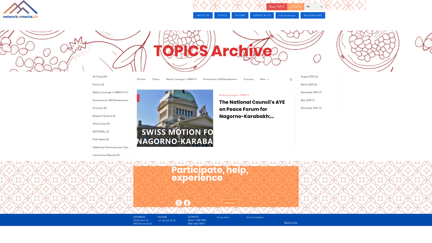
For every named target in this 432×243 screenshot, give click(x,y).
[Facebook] (187, 203)
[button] (291, 80)
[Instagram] (179, 203)
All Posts (141, 79)
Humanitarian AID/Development (220, 79)
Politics (156, 79)
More (263, 79)
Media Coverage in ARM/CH (181, 79)
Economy (248, 79)
